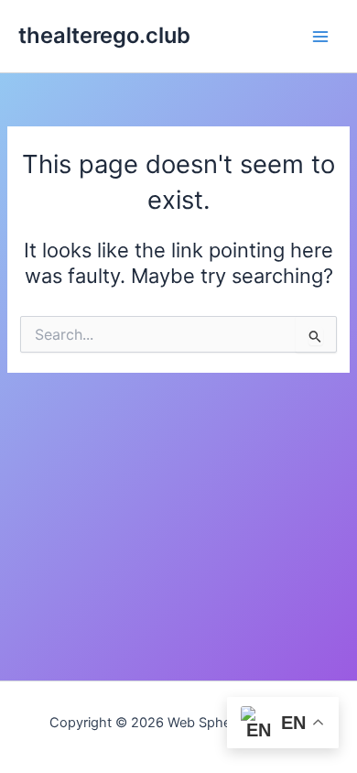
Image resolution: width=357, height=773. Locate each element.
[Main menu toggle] (320, 35)
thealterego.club (104, 35)
